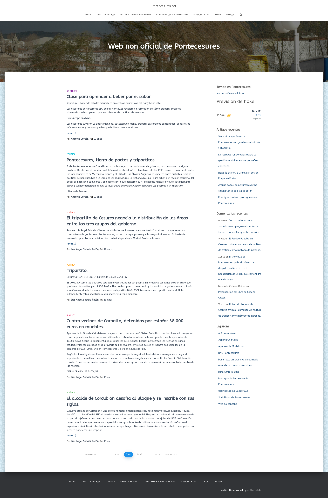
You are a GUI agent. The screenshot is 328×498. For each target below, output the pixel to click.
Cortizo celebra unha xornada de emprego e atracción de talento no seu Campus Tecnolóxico (238, 226)
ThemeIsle (255, 490)
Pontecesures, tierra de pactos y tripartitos (110, 159)
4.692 (117, 454)
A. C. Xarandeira (227, 333)
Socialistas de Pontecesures (234, 397)
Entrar (230, 14)
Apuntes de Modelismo (231, 346)
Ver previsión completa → (230, 93)
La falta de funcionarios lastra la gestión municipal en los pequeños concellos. (238, 160)
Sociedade (72, 91)
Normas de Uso (202, 14)
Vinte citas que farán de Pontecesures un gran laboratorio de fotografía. (239, 142)
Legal (218, 14)
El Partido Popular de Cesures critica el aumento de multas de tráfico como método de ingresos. (239, 244)
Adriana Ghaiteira (228, 339)
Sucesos (71, 315)
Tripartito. (77, 270)
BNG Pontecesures (228, 353)
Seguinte (170, 454)
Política (71, 154)
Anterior (91, 454)
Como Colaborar (105, 14)
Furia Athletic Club (228, 372)
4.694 (139, 454)
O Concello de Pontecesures (135, 14)
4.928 (157, 454)
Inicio (88, 14)
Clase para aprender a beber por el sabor (109, 96)
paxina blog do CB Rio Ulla (233, 390)
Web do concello (227, 404)
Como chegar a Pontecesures (172, 14)
